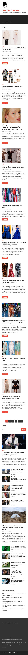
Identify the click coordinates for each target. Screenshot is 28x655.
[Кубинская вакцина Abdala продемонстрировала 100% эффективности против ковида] (6, 583)
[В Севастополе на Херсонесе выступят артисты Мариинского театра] (14, 523)
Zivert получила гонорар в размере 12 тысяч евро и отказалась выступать (17, 487)
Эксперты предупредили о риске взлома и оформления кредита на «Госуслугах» (18, 548)
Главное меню (7, 22)
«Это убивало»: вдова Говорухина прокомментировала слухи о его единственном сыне (18, 478)
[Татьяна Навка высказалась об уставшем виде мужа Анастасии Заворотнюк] (6, 474)
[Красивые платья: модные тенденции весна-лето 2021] (14, 386)
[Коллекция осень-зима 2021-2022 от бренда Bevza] (14, 38)
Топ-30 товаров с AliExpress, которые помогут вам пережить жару (18, 564)
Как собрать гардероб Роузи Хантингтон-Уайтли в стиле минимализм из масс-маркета (12, 127)
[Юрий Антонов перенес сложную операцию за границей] (14, 449)
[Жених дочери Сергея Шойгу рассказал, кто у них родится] (6, 497)
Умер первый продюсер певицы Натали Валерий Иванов (17, 502)
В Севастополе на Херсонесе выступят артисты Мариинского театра (13, 527)
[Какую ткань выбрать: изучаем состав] (14, 195)
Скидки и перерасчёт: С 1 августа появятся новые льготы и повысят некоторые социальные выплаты (18, 555)
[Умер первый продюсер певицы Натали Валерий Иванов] (6, 504)
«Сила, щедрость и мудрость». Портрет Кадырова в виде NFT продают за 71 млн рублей (17, 572)
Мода (3, 46)
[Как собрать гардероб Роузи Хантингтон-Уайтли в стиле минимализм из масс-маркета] (14, 116)
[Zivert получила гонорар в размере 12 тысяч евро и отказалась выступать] (6, 490)
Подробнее (5, 63)
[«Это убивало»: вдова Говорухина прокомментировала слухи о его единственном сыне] (6, 481)
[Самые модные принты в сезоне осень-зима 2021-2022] (14, 270)
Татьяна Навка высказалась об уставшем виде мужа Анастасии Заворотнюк (18, 471)
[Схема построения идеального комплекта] (14, 76)
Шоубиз (3, 450)
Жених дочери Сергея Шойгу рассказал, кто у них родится (18, 493)
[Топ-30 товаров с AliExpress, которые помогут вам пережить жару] (6, 567)
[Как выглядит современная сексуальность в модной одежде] (14, 156)
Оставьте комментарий (6, 51)
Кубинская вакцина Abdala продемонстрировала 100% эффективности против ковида (18, 580)
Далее (20, 421)
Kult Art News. (11, 10)
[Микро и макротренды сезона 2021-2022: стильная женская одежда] (14, 310)
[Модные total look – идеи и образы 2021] (14, 348)
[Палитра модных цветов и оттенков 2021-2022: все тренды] (14, 232)
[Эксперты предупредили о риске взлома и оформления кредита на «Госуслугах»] (6, 550)
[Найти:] (14, 429)
